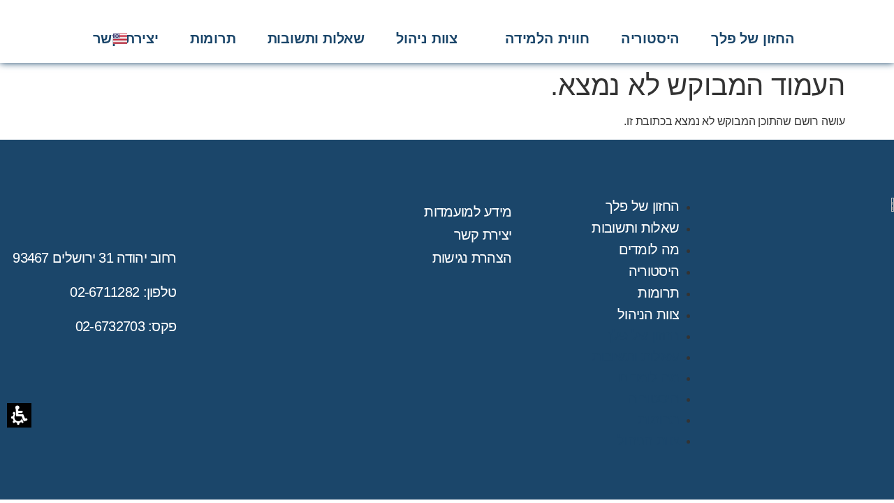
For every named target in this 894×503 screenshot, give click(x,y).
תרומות (658, 292)
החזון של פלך (643, 206)
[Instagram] (44, 38)
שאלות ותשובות (635, 227)
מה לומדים (649, 249)
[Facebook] (84, 38)
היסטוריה (654, 271)
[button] (547, 38)
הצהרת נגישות (472, 257)
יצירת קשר (483, 234)
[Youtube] (64, 38)
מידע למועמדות (467, 211)
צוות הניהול (648, 314)
